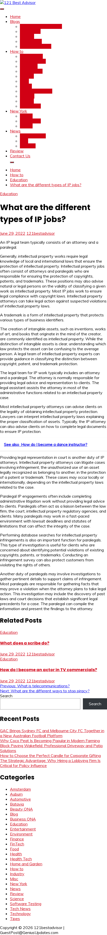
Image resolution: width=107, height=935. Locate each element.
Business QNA (33, 61)
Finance (27, 76)
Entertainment (33, 135)
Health (26, 86)
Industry (27, 96)
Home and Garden (36, 91)
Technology (30, 106)
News (15, 130)
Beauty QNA (31, 56)
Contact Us (20, 155)
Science (27, 101)
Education (29, 66)
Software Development (41, 26)
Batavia (17, 804)
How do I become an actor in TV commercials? (48, 670)
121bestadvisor (40, 233)
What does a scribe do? (24, 643)
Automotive (20, 799)
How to (16, 51)
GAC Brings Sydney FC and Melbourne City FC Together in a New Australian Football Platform (52, 733)
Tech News (30, 31)
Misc (24, 140)
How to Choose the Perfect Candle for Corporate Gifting (50, 755)
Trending (28, 145)
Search (6, 695)
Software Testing (35, 46)
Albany (26, 116)
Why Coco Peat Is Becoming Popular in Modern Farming (50, 740)
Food (24, 81)
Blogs (15, 21)
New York (18, 111)
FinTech (27, 36)
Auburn (26, 125)
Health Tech (31, 41)
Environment (31, 71)
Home (15, 16)
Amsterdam (30, 120)
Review (17, 150)
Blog (14, 814)
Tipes (15, 918)
